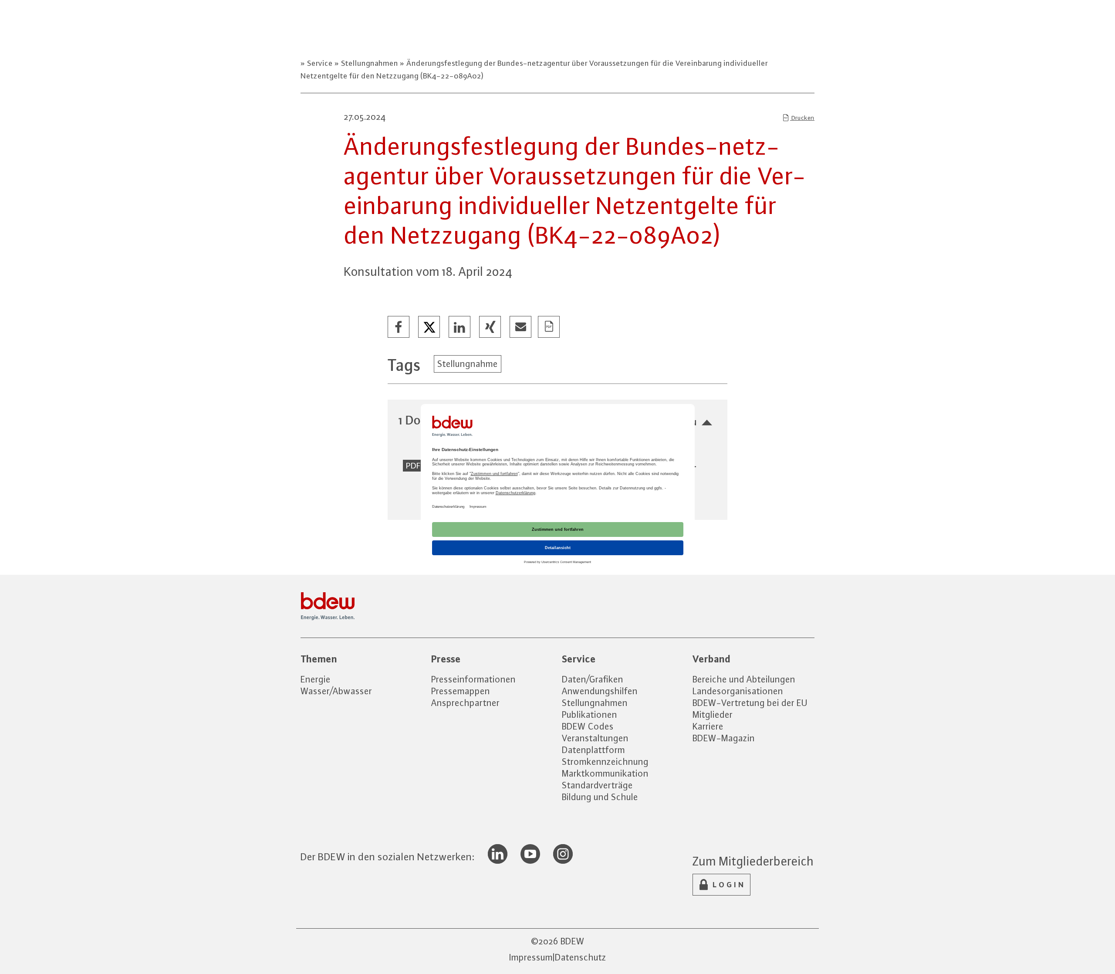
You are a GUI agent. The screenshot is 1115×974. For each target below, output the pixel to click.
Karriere (708, 726)
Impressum (531, 957)
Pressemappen (460, 691)
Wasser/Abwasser (336, 691)
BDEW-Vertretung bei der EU (750, 702)
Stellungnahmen (369, 63)
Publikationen (589, 714)
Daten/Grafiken (592, 679)
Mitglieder (713, 714)
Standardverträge (597, 785)
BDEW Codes (588, 726)
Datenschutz (580, 957)
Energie (316, 679)
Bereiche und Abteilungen (744, 679)
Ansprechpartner (465, 702)
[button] (399, 327)
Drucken (802, 118)
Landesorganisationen (738, 691)
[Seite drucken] (549, 327)
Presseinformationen (473, 679)
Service (319, 63)
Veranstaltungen (595, 738)
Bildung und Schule (600, 796)
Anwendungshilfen (600, 691)
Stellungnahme (467, 363)
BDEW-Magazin (724, 738)
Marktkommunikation (605, 773)
